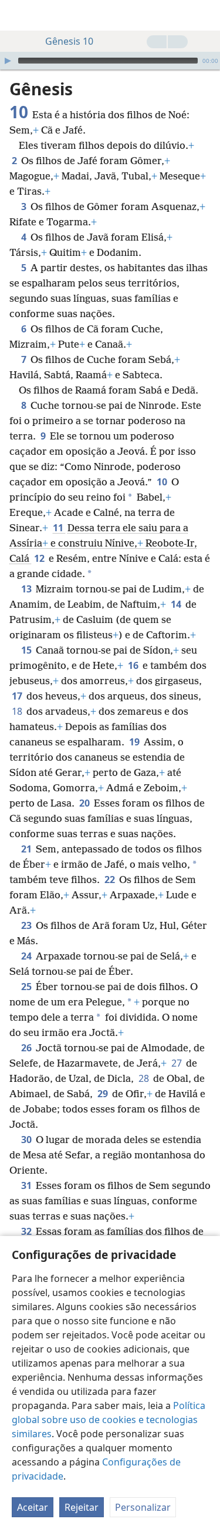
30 (27, 1139)
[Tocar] (7, 60)
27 (177, 1063)
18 (18, 711)
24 (27, 956)
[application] (110, 60)
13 (27, 588)
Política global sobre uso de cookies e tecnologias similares (108, 1419)
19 (135, 741)
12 (40, 558)
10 (163, 481)
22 (110, 879)
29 (103, 1093)
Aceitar (32, 1507)
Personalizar (143, 1507)
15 (27, 650)
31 (27, 1185)
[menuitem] (17, 15)
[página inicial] (17, 15)
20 (85, 803)
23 (27, 925)
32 (27, 1231)
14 (177, 604)
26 (27, 1047)
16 (134, 665)
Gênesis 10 (69, 41)
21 (27, 848)
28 (144, 1078)
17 (18, 695)
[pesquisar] (205, 15)
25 (27, 986)
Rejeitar (82, 1507)
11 (59, 527)
